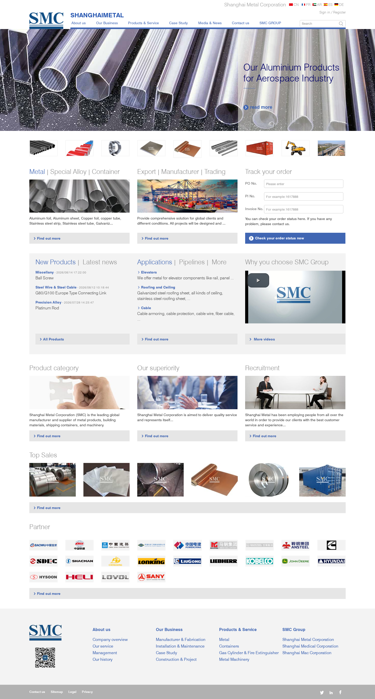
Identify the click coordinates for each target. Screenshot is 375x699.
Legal (72, 692)
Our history (102, 659)
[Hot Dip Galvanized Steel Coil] (52, 479)
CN (296, 4)
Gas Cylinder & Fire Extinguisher (249, 652)
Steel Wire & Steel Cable (56, 287)
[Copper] (187, 149)
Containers (229, 646)
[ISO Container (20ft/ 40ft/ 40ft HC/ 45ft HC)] (322, 479)
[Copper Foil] (214, 479)
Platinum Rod (47, 308)
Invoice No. (254, 209)
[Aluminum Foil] (106, 479)
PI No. (253, 196)
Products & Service (143, 23)
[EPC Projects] (331, 148)
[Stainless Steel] (115, 148)
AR (319, 4)
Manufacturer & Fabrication (180, 639)
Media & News (210, 23)
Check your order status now (277, 238)
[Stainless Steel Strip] (268, 479)
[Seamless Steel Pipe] (160, 479)
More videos (262, 339)
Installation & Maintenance (180, 646)
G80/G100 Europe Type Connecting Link (70, 293)
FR (308, 4)
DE (341, 4)
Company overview (110, 639)
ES (330, 4)
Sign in (324, 12)
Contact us (240, 23)
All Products (51, 339)
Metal (224, 639)
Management (105, 652)
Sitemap (57, 692)
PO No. (254, 183)
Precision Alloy (48, 302)
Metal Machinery (234, 659)
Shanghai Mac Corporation (306, 652)
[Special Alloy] (223, 148)
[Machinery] (295, 148)
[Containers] (259, 148)
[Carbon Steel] (43, 148)
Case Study (178, 23)
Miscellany (44, 272)
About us (78, 23)
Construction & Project (176, 659)
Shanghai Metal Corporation (308, 639)
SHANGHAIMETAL (97, 15)
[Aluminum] (151, 148)
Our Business (107, 23)
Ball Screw (44, 278)
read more (258, 107)
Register (339, 12)
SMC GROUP (270, 23)
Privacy (87, 692)
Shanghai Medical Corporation (310, 646)
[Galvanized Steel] (79, 148)
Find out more (46, 238)
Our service (103, 646)
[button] (258, 280)
